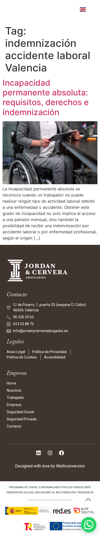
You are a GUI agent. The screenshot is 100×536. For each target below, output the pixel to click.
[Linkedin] (38, 453)
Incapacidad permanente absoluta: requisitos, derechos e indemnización (46, 97)
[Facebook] (61, 453)
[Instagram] (50, 453)
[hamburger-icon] (63, 12)
